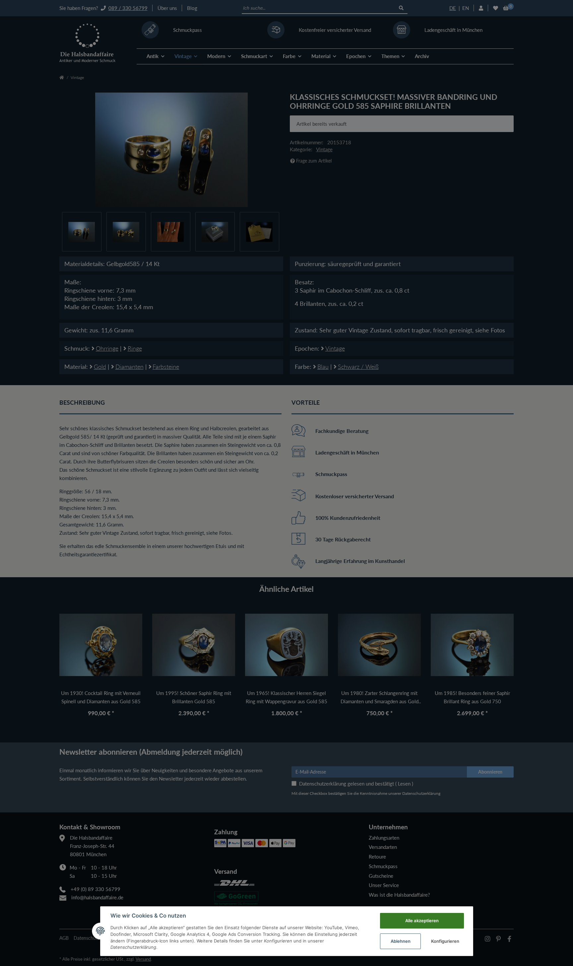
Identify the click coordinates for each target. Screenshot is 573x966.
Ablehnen (401, 941)
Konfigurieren (445, 941)
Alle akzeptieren (422, 920)
